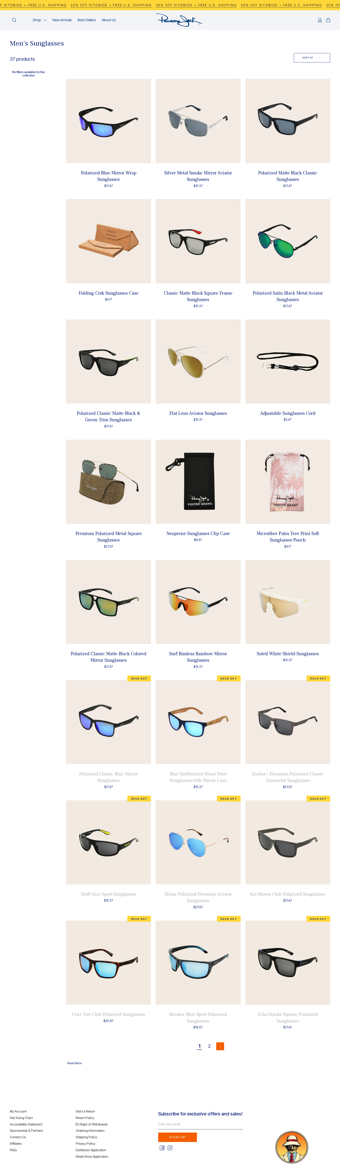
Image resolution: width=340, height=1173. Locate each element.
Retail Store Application (92, 1156)
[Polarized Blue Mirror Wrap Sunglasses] (108, 121)
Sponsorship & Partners (26, 1131)
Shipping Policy (86, 1137)
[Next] (220, 1046)
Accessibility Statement (26, 1124)
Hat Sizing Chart (21, 1118)
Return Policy (85, 1118)
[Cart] (328, 20)
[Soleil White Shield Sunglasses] (287, 601)
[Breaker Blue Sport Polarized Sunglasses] (198, 962)
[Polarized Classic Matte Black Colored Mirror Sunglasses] (108, 601)
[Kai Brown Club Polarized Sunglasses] (287, 842)
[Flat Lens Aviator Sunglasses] (198, 361)
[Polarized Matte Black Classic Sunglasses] (287, 121)
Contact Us (18, 1137)
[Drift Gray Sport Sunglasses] (108, 842)
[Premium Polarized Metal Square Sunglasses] (108, 481)
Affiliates (16, 1144)
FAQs (13, 1150)
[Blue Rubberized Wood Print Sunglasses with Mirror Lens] (198, 722)
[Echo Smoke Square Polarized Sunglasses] (287, 962)
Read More (74, 1063)
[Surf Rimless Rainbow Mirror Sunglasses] (198, 601)
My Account (18, 1111)
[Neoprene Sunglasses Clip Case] (198, 481)
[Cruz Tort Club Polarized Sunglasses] (108, 962)
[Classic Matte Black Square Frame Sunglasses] (198, 241)
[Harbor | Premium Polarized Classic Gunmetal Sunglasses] (287, 722)
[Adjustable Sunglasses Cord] (287, 361)
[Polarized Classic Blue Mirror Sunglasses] (108, 722)
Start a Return (85, 1111)
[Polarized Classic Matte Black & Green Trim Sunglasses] (108, 361)
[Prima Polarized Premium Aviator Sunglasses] (198, 842)
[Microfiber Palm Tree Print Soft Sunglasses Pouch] (287, 481)
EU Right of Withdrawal (91, 1124)
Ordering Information (90, 1131)
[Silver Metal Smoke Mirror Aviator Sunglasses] (198, 121)
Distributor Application (91, 1150)
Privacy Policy (85, 1144)
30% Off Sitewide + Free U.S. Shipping (111, 5)
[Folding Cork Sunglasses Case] (108, 241)
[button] (39, 20)
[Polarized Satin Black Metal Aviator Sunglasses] (287, 241)
